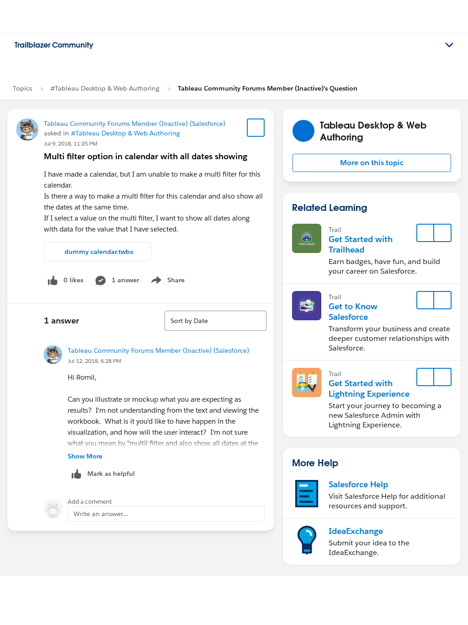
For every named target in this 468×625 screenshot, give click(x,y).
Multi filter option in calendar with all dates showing (145, 156)
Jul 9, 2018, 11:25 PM (70, 143)
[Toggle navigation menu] (449, 45)
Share (166, 282)
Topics (22, 88)
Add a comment (90, 502)
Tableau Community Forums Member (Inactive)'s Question (267, 88)
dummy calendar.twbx (98, 252)
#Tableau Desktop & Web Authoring (105, 88)
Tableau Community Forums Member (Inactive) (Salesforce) (134, 123)
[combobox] (215, 321)
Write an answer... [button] (101, 514)
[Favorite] (256, 127)
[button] (371, 163)
